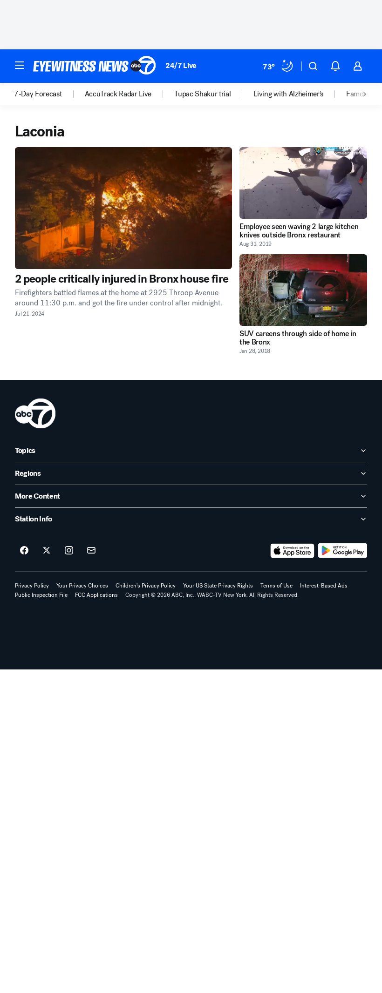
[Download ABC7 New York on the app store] (292, 550)
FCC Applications (96, 595)
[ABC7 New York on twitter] (46, 550)
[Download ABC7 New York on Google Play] (342, 550)
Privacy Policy (32, 585)
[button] (19, 65)
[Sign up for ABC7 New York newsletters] (91, 550)
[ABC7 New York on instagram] (69, 550)
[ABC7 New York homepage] (94, 66)
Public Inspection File (41, 595)
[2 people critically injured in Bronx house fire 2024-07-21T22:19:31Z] (123, 208)
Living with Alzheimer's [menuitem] (288, 94)
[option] (49, 94)
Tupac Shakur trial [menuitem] (202, 94)
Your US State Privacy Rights (218, 585)
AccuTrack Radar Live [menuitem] (118, 94)
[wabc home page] (35, 413)
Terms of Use (276, 585)
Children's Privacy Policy (146, 585)
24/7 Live (181, 65)
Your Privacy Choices (82, 585)
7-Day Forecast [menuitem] (38, 94)
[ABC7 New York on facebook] (24, 550)
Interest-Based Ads (324, 585)
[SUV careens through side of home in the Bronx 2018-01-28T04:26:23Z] (303, 290)
